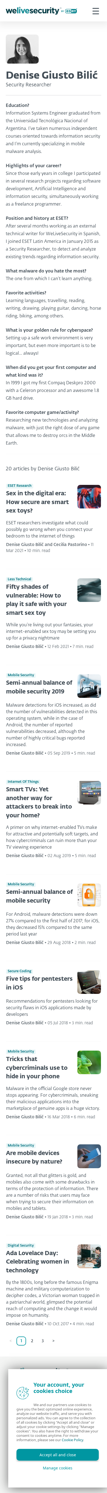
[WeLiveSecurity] (41, 11)
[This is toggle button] (95, 10)
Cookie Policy (72, 1439)
